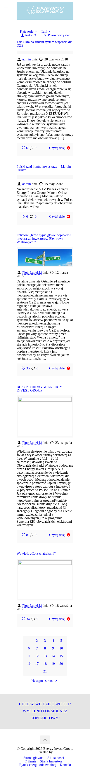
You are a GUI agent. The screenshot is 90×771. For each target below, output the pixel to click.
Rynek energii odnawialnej (37, 765)
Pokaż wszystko (59, 35)
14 (53, 656)
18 (45, 663)
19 (53, 663)
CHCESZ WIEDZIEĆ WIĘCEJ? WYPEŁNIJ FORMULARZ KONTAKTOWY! (45, 711)
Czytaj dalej (57, 148)
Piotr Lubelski (32, 272)
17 (37, 663)
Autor (29, 35)
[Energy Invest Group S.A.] (45, 11)
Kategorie (26, 31)
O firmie (30, 761)
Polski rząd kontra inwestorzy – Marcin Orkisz (44, 168)
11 (29, 656)
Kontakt (65, 765)
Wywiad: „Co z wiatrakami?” (37, 553)
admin (26, 59)
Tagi (44, 31)
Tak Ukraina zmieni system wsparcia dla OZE (44, 43)
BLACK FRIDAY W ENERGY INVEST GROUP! (39, 388)
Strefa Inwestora (51, 761)
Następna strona (42, 681)
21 (45, 671)
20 (61, 663)
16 (29, 663)
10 (61, 648)
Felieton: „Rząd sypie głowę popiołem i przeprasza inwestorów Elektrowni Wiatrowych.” (44, 238)
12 (37, 656)
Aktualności (55, 758)
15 (61, 656)
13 (45, 656)
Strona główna (33, 758)
